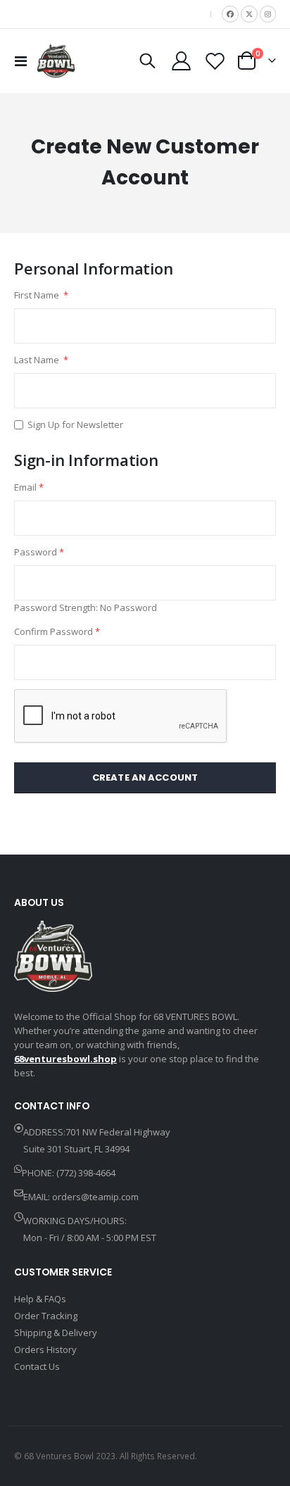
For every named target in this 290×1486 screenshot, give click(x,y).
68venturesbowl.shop (65, 1058)
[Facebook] (230, 14)
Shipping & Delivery (55, 1332)
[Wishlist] (214, 60)
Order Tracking (45, 1315)
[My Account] (181, 60)
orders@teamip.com (95, 1196)
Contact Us (37, 1366)
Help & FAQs (40, 1298)
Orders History (45, 1349)
